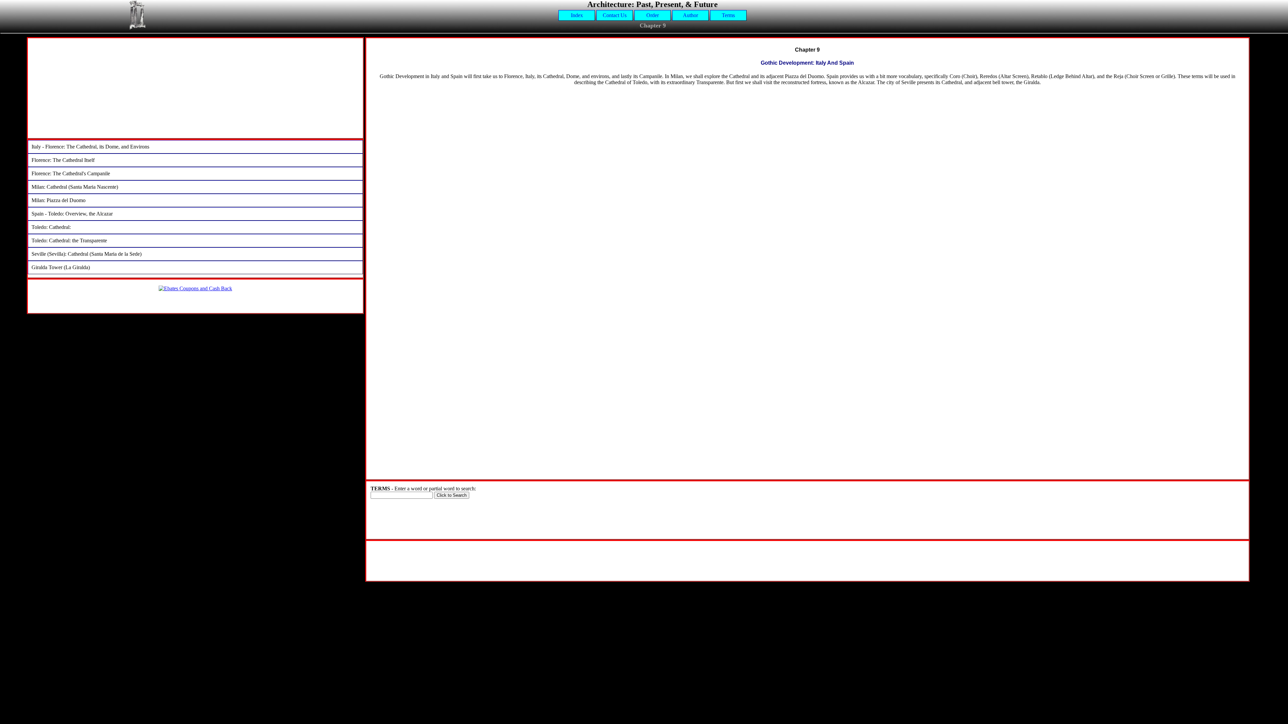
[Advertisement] (195, 91)
